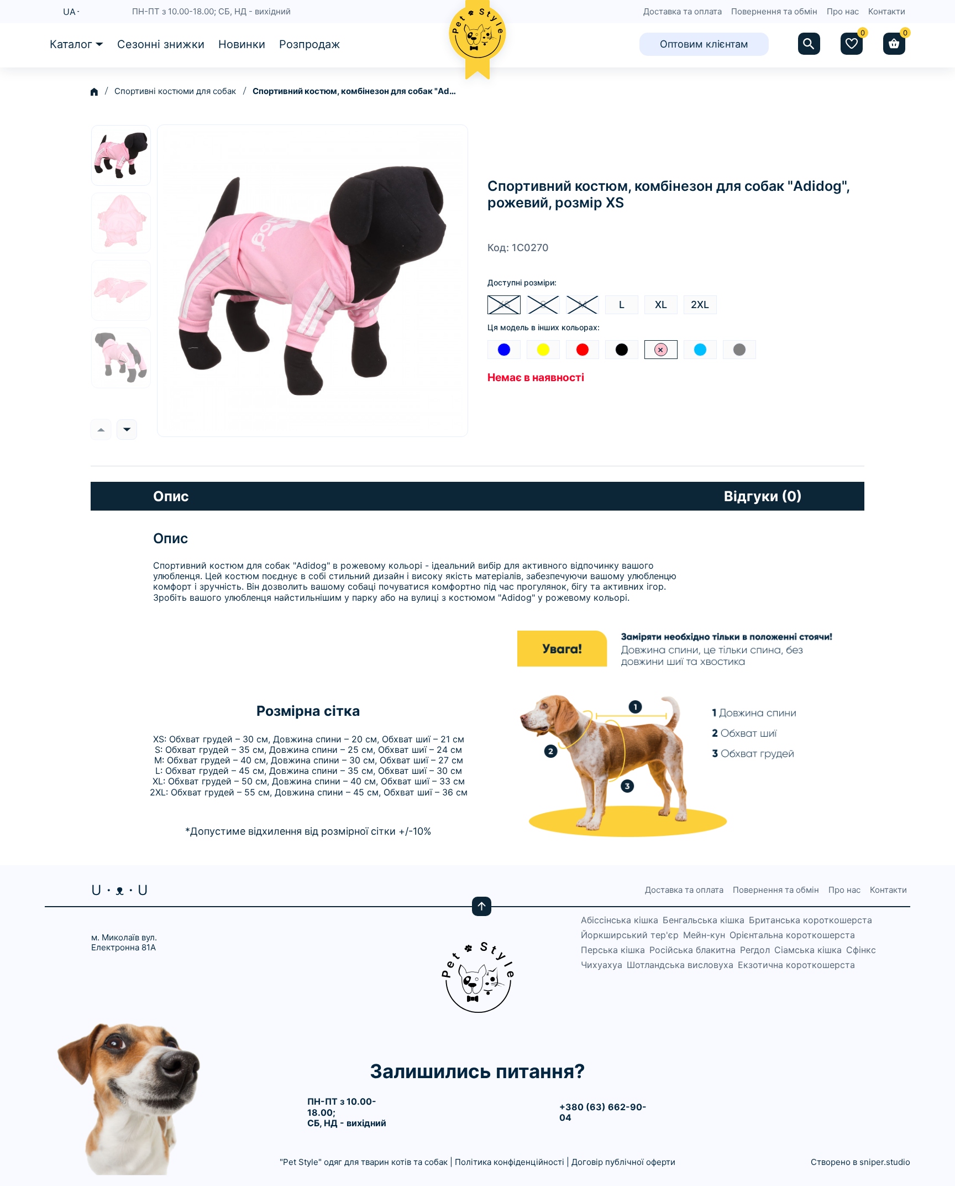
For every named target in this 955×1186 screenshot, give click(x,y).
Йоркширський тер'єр (630, 935)
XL (661, 304)
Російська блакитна (692, 950)
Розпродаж (309, 44)
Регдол (755, 950)
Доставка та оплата (682, 12)
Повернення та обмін (774, 12)
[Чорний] (621, 349)
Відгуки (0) (763, 496)
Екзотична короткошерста (796, 965)
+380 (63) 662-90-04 (603, 1112)
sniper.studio (884, 1162)
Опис (171, 496)
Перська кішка (613, 950)
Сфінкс (861, 950)
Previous (101, 429)
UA (69, 11)
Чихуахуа (601, 965)
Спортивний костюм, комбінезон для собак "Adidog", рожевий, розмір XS (355, 91)
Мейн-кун (704, 935)
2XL (700, 304)
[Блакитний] (700, 349)
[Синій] (504, 349)
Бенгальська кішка (703, 920)
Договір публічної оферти (623, 1162)
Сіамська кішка (808, 950)
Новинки (241, 44)
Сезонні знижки (160, 44)
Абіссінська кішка (619, 920)
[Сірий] (739, 349)
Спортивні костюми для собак (175, 91)
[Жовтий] (543, 349)
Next (126, 429)
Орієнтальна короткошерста (792, 935)
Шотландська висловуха (680, 965)
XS (504, 304)
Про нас (843, 12)
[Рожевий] (661, 349)
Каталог (71, 44)
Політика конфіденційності (509, 1162)
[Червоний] (582, 349)
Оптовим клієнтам (704, 44)
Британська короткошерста (810, 920)
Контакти (886, 12)
